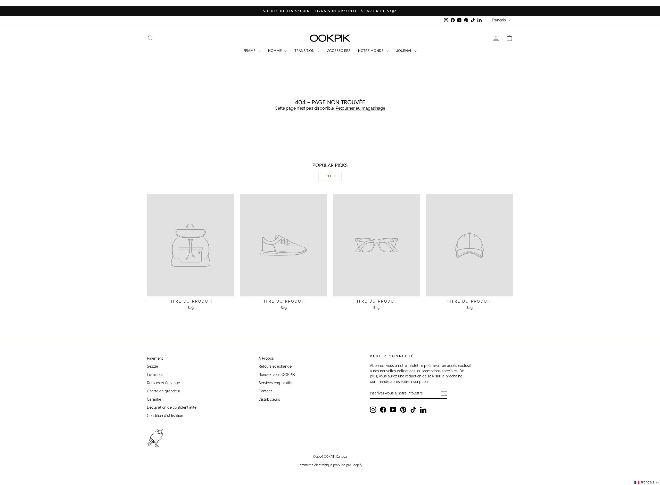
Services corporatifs (275, 383)
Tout (330, 176)
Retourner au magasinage (360, 108)
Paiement (155, 358)
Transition (305, 50)
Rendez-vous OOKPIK (277, 375)
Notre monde (371, 50)
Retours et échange (163, 383)
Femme (250, 50)
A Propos (266, 358)
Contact (265, 391)
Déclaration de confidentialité (171, 407)
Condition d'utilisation (165, 416)
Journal (404, 50)
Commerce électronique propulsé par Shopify (330, 465)
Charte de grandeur (163, 391)
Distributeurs (269, 399)
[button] (647, 482)
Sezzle (152, 366)
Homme (275, 50)
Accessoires (338, 50)
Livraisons (155, 375)
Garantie (154, 399)
